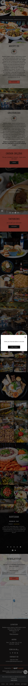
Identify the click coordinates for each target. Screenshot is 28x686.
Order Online (14, 347)
